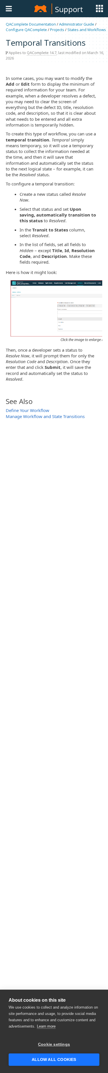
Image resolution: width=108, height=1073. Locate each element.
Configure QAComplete (26, 29)
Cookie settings (54, 1044)
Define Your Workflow (27, 410)
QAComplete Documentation (31, 24)
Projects (57, 29)
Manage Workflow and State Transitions (45, 416)
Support (69, 9)
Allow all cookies (54, 1059)
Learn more (46, 1026)
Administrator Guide (76, 24)
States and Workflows (86, 29)
